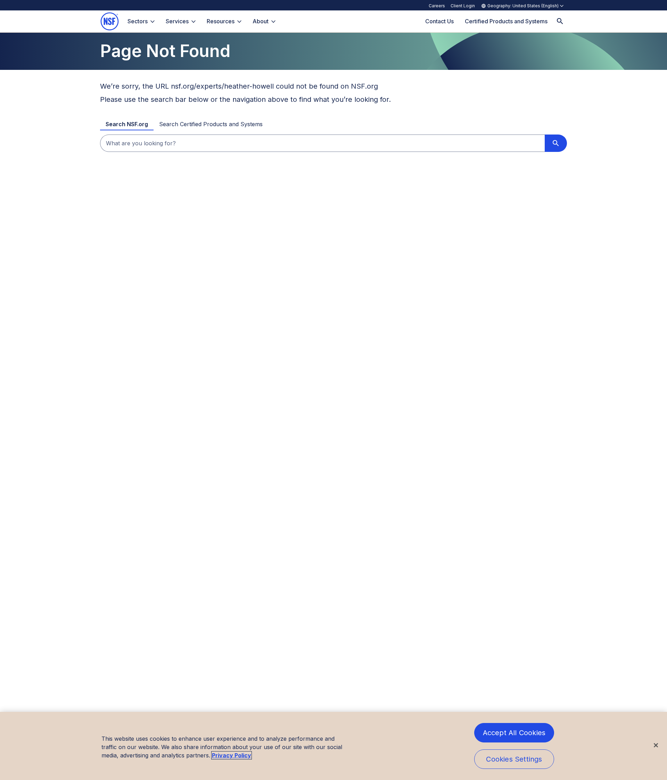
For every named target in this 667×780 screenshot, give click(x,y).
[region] (333, 746)
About (261, 21)
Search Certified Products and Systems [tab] (211, 124)
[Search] (560, 21)
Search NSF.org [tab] (127, 124)
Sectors (137, 21)
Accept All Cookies (514, 733)
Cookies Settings (514, 759)
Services (177, 21)
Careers (437, 5)
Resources (220, 21)
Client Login (463, 5)
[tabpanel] (333, 143)
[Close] (656, 745)
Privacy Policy (231, 755)
